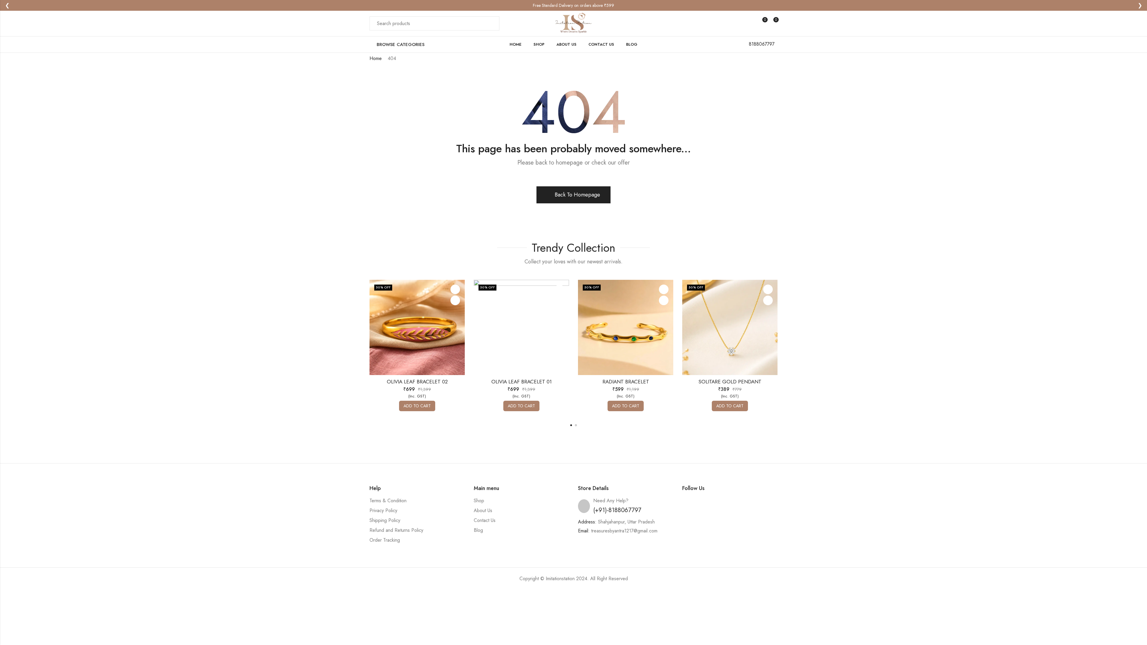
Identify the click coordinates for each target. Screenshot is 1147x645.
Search (491, 23)
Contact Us (485, 520)
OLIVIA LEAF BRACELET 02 (417, 381)
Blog (478, 530)
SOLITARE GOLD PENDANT (729, 381)
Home (375, 58)
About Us (483, 510)
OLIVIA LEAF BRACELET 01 (521, 381)
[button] (571, 425)
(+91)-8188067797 (617, 510)
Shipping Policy (384, 520)
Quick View (455, 300)
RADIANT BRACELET (625, 381)
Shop (479, 500)
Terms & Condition (388, 500)
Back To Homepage (577, 195)
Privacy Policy (383, 510)
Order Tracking (384, 540)
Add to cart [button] (417, 406)
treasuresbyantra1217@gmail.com (624, 530)
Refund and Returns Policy (396, 530)
